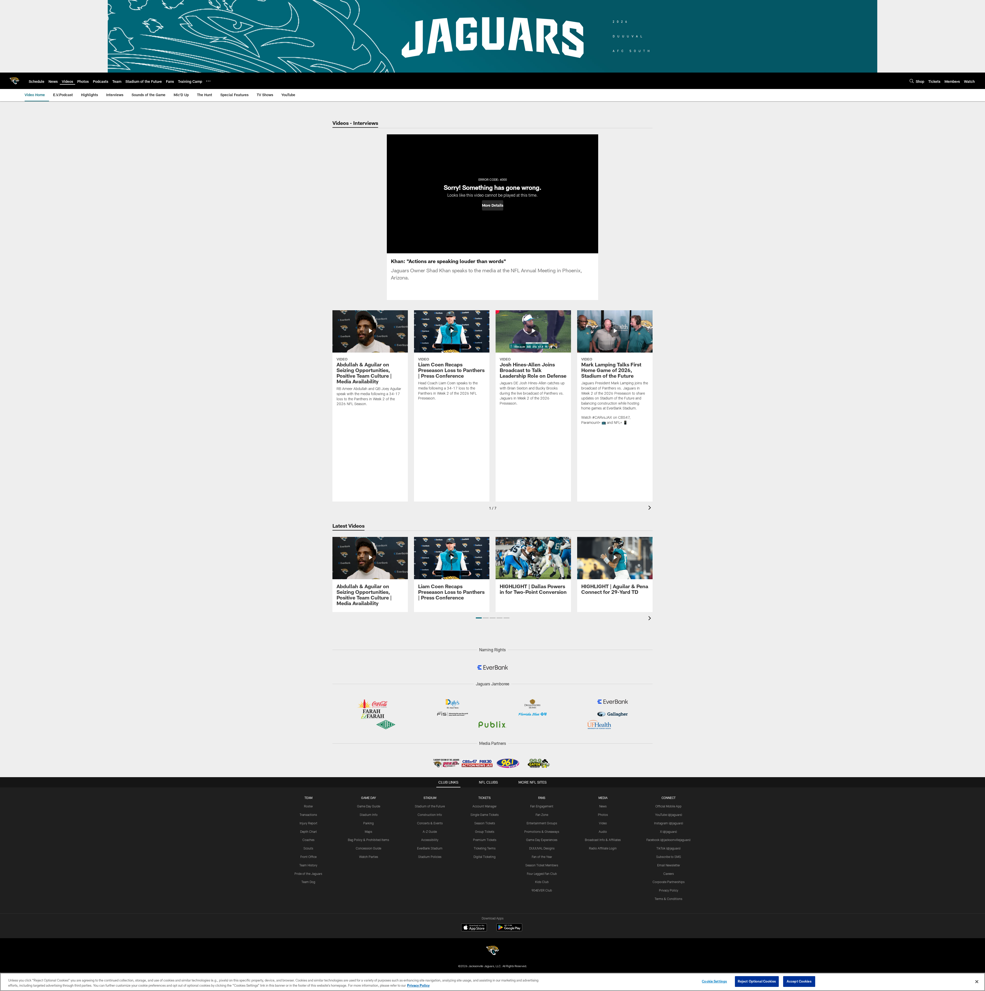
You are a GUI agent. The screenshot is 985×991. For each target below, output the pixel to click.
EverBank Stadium (429, 848)
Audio (603, 831)
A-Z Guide (430, 831)
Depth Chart (308, 831)
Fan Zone (542, 814)
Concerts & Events (430, 823)
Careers (668, 873)
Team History (308, 865)
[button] (492, 205)
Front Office (308, 856)
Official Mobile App (668, 806)
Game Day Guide (368, 806)
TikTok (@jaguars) (668, 848)
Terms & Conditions (668, 898)
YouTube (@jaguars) (668, 814)
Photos (603, 814)
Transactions (308, 814)
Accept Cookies (799, 981)
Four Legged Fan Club (542, 873)
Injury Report (308, 823)
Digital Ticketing (485, 856)
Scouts (308, 848)
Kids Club (542, 882)
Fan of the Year (542, 856)
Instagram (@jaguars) (668, 823)
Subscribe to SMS (668, 856)
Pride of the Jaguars (308, 873)
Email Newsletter (668, 865)
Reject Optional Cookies (757, 981)
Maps (368, 831)
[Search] (912, 80)
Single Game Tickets (484, 814)
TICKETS (484, 797)
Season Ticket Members (541, 865)
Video (603, 823)
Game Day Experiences (541, 840)
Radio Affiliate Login (603, 848)
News (603, 806)
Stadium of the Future (430, 806)
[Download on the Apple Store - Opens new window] (474, 928)
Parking (368, 823)
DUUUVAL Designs (542, 848)
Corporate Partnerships (669, 882)
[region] (492, 982)
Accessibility (429, 840)
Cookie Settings (714, 981)
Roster (308, 806)
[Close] (976, 981)
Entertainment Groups (542, 823)
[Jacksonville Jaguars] (492, 951)
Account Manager (484, 806)
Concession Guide (368, 848)
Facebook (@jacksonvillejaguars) (668, 840)
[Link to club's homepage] (14, 81)
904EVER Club (541, 890)
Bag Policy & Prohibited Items (368, 840)
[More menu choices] (208, 81)
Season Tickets (484, 823)
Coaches (308, 840)
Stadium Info (369, 814)
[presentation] (650, 508)
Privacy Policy (668, 890)
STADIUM (429, 797)
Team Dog (308, 882)
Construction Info (430, 814)
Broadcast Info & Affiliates (603, 840)
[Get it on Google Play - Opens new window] (509, 930)
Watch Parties (368, 856)
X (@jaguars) (668, 831)
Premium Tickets (484, 840)
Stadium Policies (429, 856)
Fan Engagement (541, 806)
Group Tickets (484, 831)
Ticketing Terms (485, 848)
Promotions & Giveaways (541, 831)
